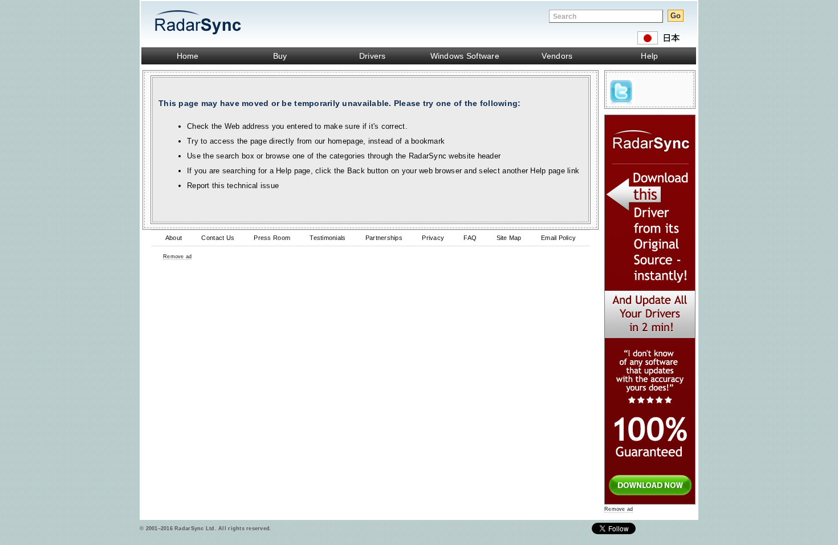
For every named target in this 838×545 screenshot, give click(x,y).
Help (649, 55)
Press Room (272, 237)
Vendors (557, 55)
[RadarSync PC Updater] (649, 502)
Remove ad (177, 256)
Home (188, 55)
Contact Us (217, 237)
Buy (280, 55)
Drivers (372, 55)
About (173, 237)
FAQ (470, 237)
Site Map (509, 237)
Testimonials (327, 237)
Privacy (433, 237)
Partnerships (383, 237)
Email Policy (558, 237)
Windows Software (464, 55)
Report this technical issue (233, 185)
